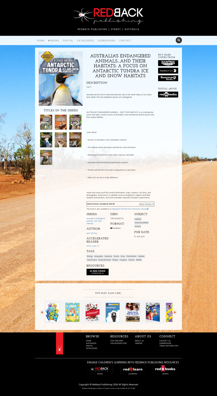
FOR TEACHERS (116, 340)
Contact (125, 40)
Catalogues (85, 40)
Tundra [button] (116, 256)
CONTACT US (165, 340)
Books (55, 40)
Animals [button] (138, 226)
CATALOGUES (91, 348)
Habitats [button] (138, 219)
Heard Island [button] (92, 260)
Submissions (107, 40)
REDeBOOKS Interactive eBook (134, 209)
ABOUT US (139, 340)
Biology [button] (90, 256)
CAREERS (138, 343)
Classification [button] (131, 256)
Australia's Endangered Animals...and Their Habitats (96, 221)
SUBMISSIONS (165, 343)
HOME (88, 340)
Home (41, 40)
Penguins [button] (123, 260)
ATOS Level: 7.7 (93, 246)
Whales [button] (115, 260)
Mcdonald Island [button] (104, 260)
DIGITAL (89, 345)
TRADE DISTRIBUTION (168, 345)
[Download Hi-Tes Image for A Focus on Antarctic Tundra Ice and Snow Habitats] (98, 272)
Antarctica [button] (108, 256)
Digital (68, 40)
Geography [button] (98, 256)
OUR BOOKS (91, 343)
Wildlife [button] (139, 260)
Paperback (116, 209)
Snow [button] (123, 256)
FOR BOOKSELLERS (118, 343)
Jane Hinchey (92, 233)
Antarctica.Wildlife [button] (141, 222)
